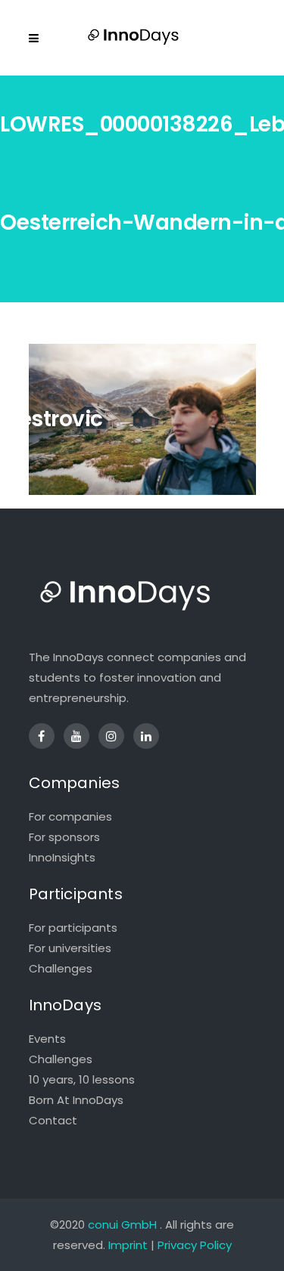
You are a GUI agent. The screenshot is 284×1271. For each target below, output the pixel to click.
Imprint (128, 1245)
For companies (70, 816)
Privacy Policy (195, 1245)
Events (47, 1039)
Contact (53, 1120)
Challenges (60, 968)
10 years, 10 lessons (82, 1079)
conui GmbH (122, 1224)
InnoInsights (62, 857)
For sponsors (64, 837)
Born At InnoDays (76, 1100)
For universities (70, 948)
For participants (73, 927)
